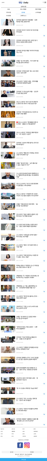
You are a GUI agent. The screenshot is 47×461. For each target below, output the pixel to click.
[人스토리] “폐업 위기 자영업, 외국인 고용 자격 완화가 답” (27, 154)
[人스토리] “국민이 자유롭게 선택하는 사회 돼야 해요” (27, 409)
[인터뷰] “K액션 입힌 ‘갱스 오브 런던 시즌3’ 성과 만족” (27, 72)
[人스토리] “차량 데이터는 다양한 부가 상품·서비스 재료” (27, 256)
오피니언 (23, 6)
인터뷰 (23, 12)
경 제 (34, 429)
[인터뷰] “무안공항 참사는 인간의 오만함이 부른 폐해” (27, 113)
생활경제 (13, 431)
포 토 (1, 436)
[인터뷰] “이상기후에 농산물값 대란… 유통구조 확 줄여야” (26, 338)
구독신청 (23, 459)
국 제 (12, 433)
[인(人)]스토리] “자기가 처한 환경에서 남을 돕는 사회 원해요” (27, 184)
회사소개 (17, 454)
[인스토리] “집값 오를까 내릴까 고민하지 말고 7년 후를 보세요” (27, 215)
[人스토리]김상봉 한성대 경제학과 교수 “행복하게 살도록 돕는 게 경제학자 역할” (27, 175)
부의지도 (24, 436)
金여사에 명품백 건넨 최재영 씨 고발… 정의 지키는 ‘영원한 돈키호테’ (26, 368)
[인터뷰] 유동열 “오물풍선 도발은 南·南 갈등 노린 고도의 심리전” (27, 420)
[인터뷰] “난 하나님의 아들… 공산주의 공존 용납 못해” (27, 92)
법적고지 (22, 454)
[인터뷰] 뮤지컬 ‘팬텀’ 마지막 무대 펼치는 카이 (27, 51)
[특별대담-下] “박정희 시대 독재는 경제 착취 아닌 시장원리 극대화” (27, 276)
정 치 (23, 429)
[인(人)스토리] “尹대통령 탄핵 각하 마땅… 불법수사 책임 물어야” (27, 123)
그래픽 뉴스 (23, 15)
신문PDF (35, 436)
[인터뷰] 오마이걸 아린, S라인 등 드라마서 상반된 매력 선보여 (27, 41)
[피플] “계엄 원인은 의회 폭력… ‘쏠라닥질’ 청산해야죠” (27, 205)
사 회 (1, 433)
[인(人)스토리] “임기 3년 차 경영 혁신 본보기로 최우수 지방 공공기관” (27, 102)
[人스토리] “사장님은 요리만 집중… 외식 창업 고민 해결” (27, 235)
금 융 (23, 431)
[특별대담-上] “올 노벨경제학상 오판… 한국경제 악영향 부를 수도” (26, 287)
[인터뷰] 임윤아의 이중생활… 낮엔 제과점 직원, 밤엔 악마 (26, 20)
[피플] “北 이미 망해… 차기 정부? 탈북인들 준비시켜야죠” (27, 61)
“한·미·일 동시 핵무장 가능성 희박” (27, 388)
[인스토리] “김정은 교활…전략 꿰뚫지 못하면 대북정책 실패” (27, 82)
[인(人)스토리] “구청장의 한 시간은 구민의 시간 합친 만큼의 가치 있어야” (27, 194)
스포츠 (35, 433)
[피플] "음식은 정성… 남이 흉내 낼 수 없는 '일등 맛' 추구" (26, 164)
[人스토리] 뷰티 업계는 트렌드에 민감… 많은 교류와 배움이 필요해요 (27, 225)
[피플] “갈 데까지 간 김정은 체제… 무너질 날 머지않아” (26, 317)
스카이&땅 (38, 12)
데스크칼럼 (23, 9)
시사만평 (8, 15)
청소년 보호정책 (28, 454)
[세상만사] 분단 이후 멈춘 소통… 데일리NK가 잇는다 (27, 379)
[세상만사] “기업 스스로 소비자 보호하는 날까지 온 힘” (27, 307)
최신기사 (2, 429)
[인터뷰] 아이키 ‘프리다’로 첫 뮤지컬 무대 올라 (27, 31)
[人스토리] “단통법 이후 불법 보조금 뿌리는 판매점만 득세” (27, 348)
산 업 (1, 431)
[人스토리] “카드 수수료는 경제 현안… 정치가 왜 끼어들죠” (26, 399)
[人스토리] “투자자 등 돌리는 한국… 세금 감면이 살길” (27, 297)
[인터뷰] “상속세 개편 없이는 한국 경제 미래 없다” (27, 143)
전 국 (12, 436)
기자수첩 (8, 12)
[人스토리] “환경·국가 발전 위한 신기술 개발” (27, 246)
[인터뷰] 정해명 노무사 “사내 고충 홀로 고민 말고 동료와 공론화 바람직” (27, 358)
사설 (8, 9)
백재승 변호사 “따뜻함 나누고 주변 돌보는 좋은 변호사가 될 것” (27, 266)
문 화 (23, 433)
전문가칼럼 (38, 9)
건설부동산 (36, 431)
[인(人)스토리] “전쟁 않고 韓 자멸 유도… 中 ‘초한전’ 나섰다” (27, 133)
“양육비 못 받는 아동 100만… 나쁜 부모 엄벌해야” (26, 327)
